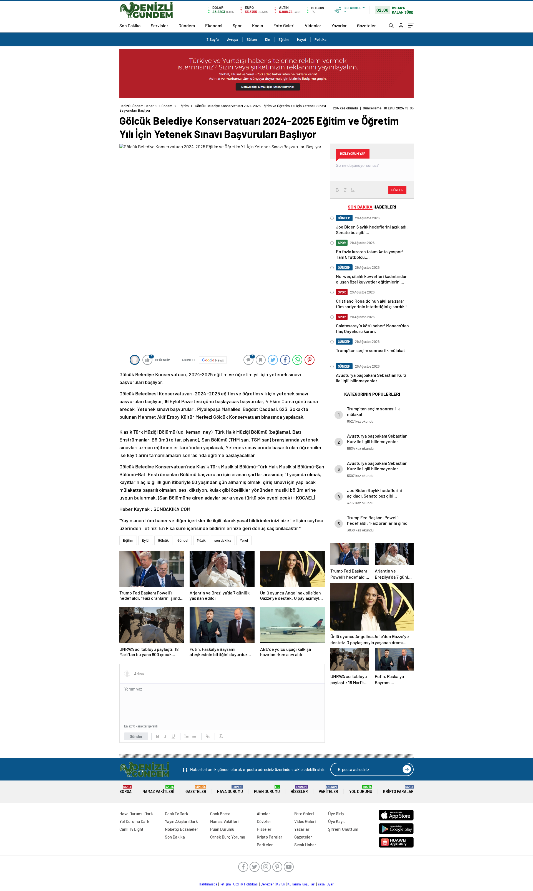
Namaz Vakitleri (158, 789)
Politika (320, 39)
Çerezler (267, 884)
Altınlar (263, 813)
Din (267, 39)
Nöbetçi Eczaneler (181, 829)
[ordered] (186, 736)
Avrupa (232, 39)
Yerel (244, 540)
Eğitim (283, 39)
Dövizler (264, 821)
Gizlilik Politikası (245, 884)
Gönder (136, 736)
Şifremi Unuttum (343, 829)
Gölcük (163, 540)
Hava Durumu (230, 789)
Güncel (182, 540)
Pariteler (328, 789)
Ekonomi (213, 25)
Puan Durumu (267, 789)
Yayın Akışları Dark (181, 821)
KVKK (280, 884)
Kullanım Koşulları (301, 884)
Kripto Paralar (398, 789)
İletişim (225, 884)
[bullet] (194, 736)
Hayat (301, 39)
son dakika (222, 540)
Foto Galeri (284, 25)
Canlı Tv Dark (176, 813)
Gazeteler (366, 25)
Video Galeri (305, 821)
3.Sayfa (213, 39)
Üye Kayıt (336, 821)
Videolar (313, 25)
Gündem (186, 25)
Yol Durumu (360, 789)
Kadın (257, 25)
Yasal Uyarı (326, 884)
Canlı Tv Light (131, 829)
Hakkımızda (208, 884)
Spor (237, 25)
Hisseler (299, 789)
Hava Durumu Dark (136, 813)
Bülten (252, 39)
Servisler (159, 25)
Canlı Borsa (220, 813)
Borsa (125, 789)
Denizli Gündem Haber (136, 106)
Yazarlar (339, 25)
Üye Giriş (336, 813)
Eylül (145, 540)
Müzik (201, 540)
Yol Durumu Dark (134, 821)
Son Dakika (129, 25)
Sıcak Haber (305, 844)
